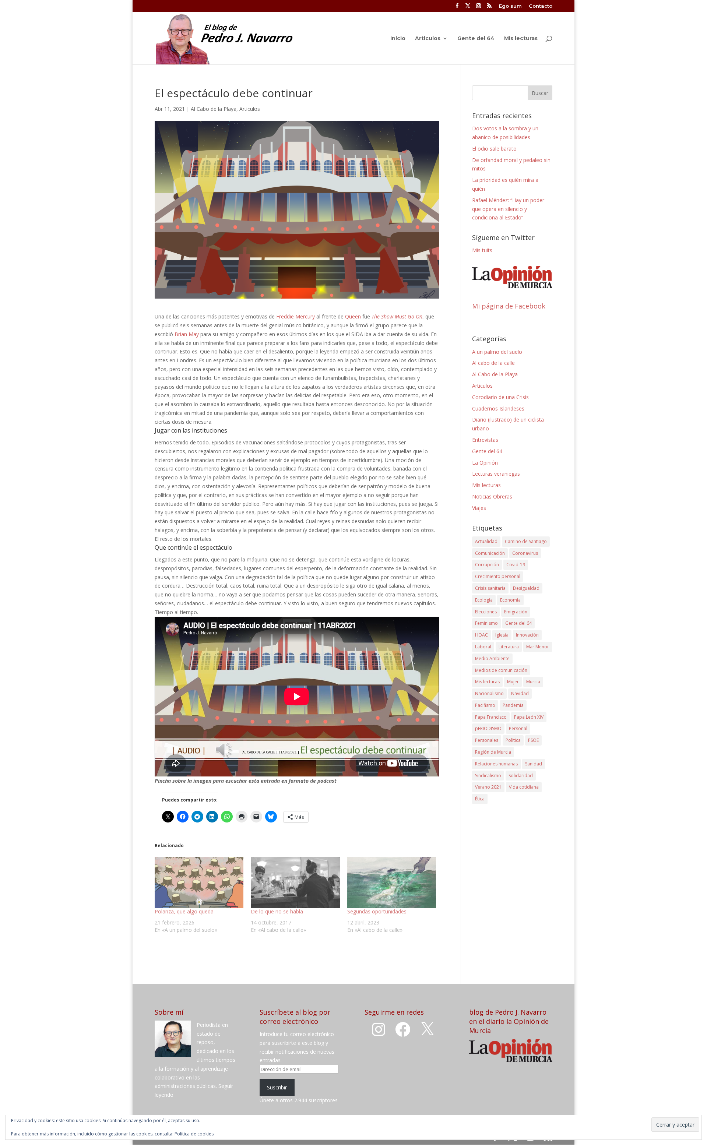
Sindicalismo (488, 775)
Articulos (427, 39)
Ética (480, 799)
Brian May (187, 334)
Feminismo (486, 623)
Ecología (484, 600)
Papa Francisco (491, 717)
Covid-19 (515, 564)
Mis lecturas (521, 39)
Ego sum (510, 6)
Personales (486, 740)
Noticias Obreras (492, 496)
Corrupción (487, 564)
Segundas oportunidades (377, 911)
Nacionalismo (489, 693)
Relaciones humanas (496, 764)
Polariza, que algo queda (184, 911)
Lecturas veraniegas (496, 473)
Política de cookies (194, 1134)
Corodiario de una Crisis (500, 397)
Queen (353, 316)
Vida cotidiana (524, 787)
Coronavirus (525, 553)
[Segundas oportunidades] (391, 882)
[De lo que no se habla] (295, 882)
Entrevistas (485, 439)
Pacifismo (485, 705)
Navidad (520, 693)
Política (513, 740)
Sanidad (533, 764)
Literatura (509, 647)
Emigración (515, 612)
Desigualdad (526, 588)
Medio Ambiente (492, 658)
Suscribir (277, 1087)
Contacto (540, 6)
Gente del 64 (476, 39)
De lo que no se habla (277, 911)
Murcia (533, 682)
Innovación (527, 635)
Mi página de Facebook (508, 306)
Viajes (479, 507)
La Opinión (485, 462)
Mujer (513, 682)
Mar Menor (537, 647)
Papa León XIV (529, 717)
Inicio (397, 39)
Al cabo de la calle (493, 362)
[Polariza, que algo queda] (199, 882)
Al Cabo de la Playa (213, 108)
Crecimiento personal (497, 576)
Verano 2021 (488, 787)
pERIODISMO (488, 728)
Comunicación (490, 553)
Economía (510, 600)
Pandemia (513, 705)
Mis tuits (482, 250)
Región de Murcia (493, 752)
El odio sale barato (494, 148)
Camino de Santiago (526, 541)
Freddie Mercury (295, 316)
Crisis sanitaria (490, 588)
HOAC (481, 635)
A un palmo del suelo (497, 351)
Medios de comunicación (501, 670)
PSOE (533, 740)
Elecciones (486, 612)
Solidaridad (521, 775)
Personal (518, 728)
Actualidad (486, 541)
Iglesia (502, 635)
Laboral (483, 647)
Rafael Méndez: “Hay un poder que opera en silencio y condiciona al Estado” (508, 209)
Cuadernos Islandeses (498, 408)
